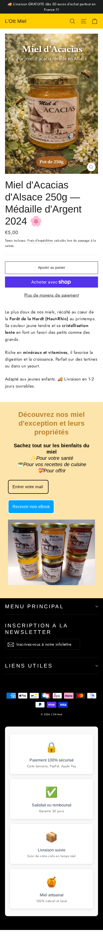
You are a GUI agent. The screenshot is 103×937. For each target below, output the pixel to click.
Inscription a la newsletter (36, 629)
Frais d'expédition (40, 240)
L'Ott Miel (15, 21)
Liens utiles (29, 666)
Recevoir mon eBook (31, 507)
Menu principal (34, 606)
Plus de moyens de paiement (51, 295)
